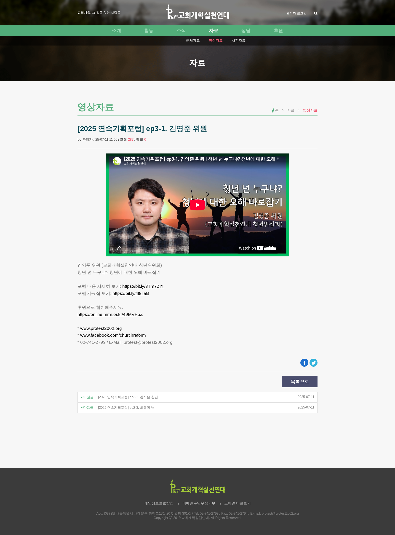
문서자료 (193, 40)
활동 (148, 30)
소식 (181, 30)
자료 (213, 30)
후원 (278, 30)
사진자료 (239, 40)
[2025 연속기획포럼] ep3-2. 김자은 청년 (128, 397)
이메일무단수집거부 (198, 503)
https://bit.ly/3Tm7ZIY (143, 286)
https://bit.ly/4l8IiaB (130, 293)
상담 (246, 30)
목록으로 (300, 381)
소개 (116, 30)
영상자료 (216, 40)
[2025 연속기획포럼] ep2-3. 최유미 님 (126, 407)
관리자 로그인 (296, 13)
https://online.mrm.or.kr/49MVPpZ (110, 314)
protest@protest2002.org (280, 513)
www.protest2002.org (101, 328)
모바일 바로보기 (237, 503)
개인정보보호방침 (158, 503)
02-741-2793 (209, 513)
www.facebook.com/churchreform (113, 335)
